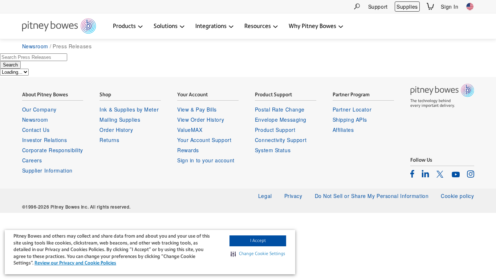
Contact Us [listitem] (36, 129)
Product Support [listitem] (275, 129)
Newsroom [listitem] (35, 119)
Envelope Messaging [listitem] (280, 119)
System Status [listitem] (272, 150)
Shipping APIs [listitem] (350, 119)
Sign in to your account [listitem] (206, 160)
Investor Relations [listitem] (44, 140)
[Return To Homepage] (59, 26)
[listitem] (412, 174)
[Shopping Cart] (430, 6)
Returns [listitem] (109, 140)
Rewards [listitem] (188, 150)
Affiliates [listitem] (343, 129)
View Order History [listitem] (200, 119)
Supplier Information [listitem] (47, 170)
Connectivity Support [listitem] (280, 140)
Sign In (449, 6)
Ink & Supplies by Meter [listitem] (129, 109)
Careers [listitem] (32, 160)
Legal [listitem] (265, 195)
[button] (257, 254)
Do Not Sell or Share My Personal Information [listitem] (372, 195)
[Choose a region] (469, 6)
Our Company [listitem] (39, 109)
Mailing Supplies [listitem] (119, 119)
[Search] (357, 6)
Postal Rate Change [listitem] (280, 109)
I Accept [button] (258, 240)
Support (378, 6)
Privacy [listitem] (293, 195)
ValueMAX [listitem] (189, 129)
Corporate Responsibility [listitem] (52, 150)
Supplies (407, 6)
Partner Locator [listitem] (352, 109)
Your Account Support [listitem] (204, 140)
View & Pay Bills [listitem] (197, 109)
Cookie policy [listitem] (457, 195)
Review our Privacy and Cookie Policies (75, 263)
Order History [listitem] (116, 129)
